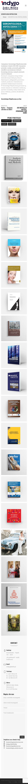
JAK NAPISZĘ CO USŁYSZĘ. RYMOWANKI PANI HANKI (21, 110)
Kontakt (20, 782)
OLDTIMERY (12, 124)
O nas (10, 782)
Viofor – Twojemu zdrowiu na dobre (6, 109)
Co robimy (15, 782)
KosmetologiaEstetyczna (13, 746)
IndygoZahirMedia (11, 744)
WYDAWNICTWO (6, 120)
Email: (5, 664)
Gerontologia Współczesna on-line (11, 99)
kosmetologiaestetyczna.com (14, 742)
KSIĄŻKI (4, 124)
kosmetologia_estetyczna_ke (14, 748)
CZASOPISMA (16, 120)
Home (4, 17)
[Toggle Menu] (26, 5)
